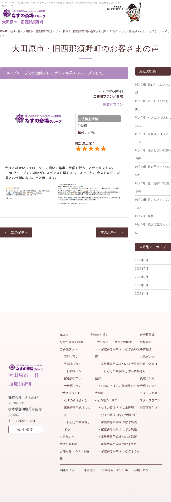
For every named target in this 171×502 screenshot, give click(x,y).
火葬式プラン (73, 363)
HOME (64, 334)
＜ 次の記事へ (16, 232)
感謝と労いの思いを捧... (153, 154)
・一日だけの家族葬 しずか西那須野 (117, 375)
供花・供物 (147, 378)
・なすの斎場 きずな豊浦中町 (116, 414)
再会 (144, 216)
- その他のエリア (106, 400)
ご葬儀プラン (68, 349)
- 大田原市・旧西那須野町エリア (116, 342)
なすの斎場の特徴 (71, 342)
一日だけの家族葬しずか (77, 426)
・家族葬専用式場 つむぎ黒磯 (116, 422)
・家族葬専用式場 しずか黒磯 (116, 429)
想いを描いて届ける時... (153, 187)
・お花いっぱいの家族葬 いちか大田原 (117, 389)
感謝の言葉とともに (153, 228)
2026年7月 (141, 268)
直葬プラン (71, 356)
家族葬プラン (73, 378)
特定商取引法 (148, 407)
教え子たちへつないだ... (153, 170)
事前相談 (146, 349)
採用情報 (89, 470)
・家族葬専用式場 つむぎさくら (117, 451)
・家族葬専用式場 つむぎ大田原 (117, 363)
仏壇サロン (141, 470)
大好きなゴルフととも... (153, 138)
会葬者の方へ (148, 385)
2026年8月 (141, 260)
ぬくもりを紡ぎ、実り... (153, 105)
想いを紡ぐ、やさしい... (153, 203)
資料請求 (146, 342)
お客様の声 (67, 436)
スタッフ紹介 (148, 393)
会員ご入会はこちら (150, 367)
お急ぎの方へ (148, 356)
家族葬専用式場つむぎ (77, 411)
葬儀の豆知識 (68, 444)
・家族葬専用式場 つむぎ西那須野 (117, 353)
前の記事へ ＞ (112, 232)
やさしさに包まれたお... (153, 121)
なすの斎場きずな (75, 400)
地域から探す (99, 334)
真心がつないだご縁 (153, 88)
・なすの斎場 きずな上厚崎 (114, 407)
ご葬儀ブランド (70, 393)
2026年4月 (141, 293)
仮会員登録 (147, 334)
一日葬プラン (73, 371)
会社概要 (25, 429)
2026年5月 (141, 285)
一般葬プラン (73, 385)
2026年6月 (141, 276)
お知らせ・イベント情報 (74, 455)
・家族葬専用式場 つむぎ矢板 (116, 444)
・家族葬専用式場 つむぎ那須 (116, 436)
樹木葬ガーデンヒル (115, 470)
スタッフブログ (150, 400)
